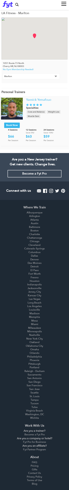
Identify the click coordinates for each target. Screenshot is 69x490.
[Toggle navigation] (63, 2)
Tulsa (34, 407)
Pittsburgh (34, 364)
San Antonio (34, 378)
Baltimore (34, 227)
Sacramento (34, 374)
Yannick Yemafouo (38, 100)
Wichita (34, 418)
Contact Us (34, 473)
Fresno (35, 277)
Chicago (34, 241)
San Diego (34, 382)
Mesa (34, 320)
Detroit (34, 266)
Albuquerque (35, 212)
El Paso (34, 270)
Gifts (34, 469)
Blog (34, 483)
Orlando (34, 353)
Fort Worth (34, 273)
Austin (34, 223)
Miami (34, 324)
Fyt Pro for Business (34, 442)
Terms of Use (34, 480)
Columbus (34, 252)
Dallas (34, 255)
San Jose (34, 389)
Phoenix (34, 360)
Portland (34, 367)
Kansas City (34, 295)
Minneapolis (34, 331)
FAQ (34, 462)
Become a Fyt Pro (34, 174)
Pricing (34, 465)
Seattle (34, 392)
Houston (35, 281)
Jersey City (34, 291)
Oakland (34, 342)
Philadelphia (34, 356)
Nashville (34, 335)
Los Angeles (34, 306)
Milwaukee (34, 328)
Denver (34, 259)
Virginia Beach (34, 410)
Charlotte (34, 234)
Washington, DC (34, 414)
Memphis (34, 317)
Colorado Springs (34, 248)
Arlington (34, 216)
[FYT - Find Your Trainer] (7, 4)
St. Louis (35, 396)
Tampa (35, 400)
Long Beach (34, 302)
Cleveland (34, 245)
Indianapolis (34, 284)
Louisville (34, 309)
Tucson (34, 403)
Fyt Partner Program (34, 449)
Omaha (34, 349)
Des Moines (35, 263)
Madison (34, 313)
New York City (34, 338)
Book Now (12, 125)
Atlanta (34, 219)
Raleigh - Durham (34, 371)
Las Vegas (34, 299)
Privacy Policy (34, 476)
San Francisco (34, 385)
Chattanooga (34, 237)
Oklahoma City (34, 346)
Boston (34, 230)
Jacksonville (34, 288)
